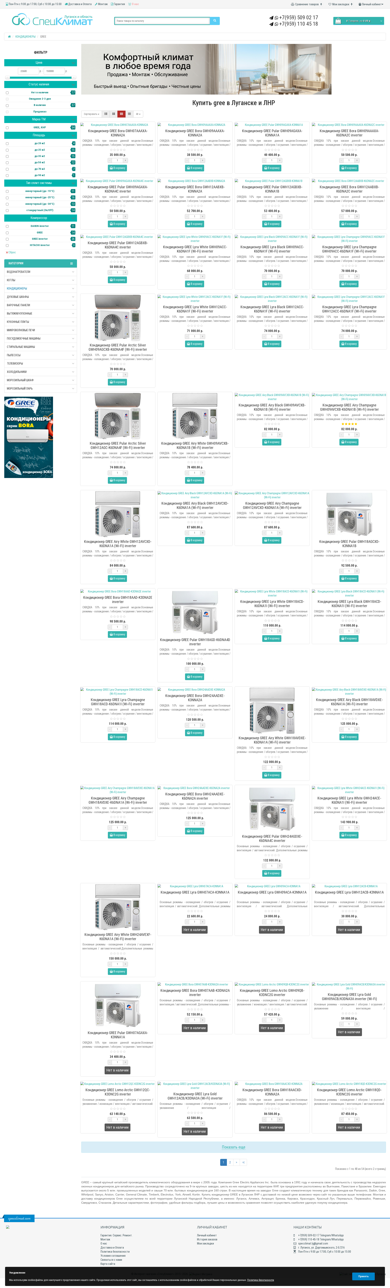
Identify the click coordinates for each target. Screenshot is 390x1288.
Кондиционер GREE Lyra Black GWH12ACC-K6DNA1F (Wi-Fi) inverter (272, 309)
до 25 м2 (40, 149)
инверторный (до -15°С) (39, 191)
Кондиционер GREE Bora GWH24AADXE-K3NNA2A (195, 698)
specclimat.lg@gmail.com (313, 1243)
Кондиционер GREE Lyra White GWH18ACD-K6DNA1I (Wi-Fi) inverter (272, 603)
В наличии (40, 105)
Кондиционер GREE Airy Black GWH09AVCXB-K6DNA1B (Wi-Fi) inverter (272, 407)
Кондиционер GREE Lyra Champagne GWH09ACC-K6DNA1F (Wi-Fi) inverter (349, 249)
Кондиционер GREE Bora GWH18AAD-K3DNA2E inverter (117, 599)
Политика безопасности (115, 1251)
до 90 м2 (40, 175)
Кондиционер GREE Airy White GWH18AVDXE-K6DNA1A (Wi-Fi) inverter (272, 740)
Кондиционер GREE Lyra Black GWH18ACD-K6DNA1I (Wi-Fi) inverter (349, 603)
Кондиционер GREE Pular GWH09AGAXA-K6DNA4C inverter (118, 189)
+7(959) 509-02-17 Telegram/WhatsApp (321, 1235)
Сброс (12, 252)
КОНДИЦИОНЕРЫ (17, 288)
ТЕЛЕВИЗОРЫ (15, 363)
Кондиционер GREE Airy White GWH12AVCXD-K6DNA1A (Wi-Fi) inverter (118, 543)
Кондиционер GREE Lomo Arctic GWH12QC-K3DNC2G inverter (118, 1092)
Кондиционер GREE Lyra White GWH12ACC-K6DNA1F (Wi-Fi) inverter (195, 309)
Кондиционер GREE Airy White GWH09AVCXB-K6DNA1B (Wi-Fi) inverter (195, 445)
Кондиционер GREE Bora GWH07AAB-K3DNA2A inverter (195, 992)
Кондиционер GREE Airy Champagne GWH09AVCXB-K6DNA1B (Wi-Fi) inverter (349, 407)
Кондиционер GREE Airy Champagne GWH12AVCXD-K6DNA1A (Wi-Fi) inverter (272, 505)
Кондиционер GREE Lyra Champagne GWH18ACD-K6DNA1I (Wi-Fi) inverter (118, 702)
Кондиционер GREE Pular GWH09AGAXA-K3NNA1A (272, 133)
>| (243, 1162)
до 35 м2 (40, 156)
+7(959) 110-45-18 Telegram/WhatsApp (321, 1239)
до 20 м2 (40, 143)
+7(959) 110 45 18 (298, 24)
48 (137, 114)
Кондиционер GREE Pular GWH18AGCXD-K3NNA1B (349, 543)
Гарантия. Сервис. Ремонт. (116, 1235)
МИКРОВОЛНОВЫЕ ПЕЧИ (21, 330)
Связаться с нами (111, 1259)
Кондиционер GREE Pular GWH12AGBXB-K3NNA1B (272, 189)
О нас (135, 4)
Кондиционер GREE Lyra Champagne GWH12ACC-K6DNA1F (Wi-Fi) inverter (349, 309)
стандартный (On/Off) (39, 210)
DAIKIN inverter (40, 226)
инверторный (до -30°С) (39, 203)
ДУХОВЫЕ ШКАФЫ (18, 296)
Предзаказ (39, 111)
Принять (363, 1276)
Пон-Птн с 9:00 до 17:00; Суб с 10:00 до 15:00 (35, 4)
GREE (40, 232)
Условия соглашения (113, 1255)
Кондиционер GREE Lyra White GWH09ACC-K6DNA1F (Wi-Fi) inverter (195, 249)
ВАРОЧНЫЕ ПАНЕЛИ (18, 305)
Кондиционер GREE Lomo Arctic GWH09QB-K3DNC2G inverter (272, 992)
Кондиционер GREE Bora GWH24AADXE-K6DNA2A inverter (195, 796)
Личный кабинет (207, 1235)
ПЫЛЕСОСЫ (14, 355)
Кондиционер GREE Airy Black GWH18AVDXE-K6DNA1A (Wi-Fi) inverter (349, 702)
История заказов (207, 1239)
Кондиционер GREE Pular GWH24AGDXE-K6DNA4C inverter (272, 838)
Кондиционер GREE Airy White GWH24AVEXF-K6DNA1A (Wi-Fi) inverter (117, 936)
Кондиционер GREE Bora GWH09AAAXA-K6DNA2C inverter (349, 133)
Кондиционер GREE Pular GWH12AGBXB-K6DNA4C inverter (118, 245)
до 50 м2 (40, 162)
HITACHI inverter (40, 245)
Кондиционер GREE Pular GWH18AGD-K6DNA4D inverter (195, 642)
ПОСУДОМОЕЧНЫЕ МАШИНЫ (23, 338)
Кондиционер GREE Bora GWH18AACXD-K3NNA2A (272, 1092)
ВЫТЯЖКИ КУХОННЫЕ (19, 313)
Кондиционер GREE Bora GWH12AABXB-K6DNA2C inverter (349, 189)
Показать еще (233, 1147)
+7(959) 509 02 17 (298, 17)
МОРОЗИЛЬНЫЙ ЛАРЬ (20, 388)
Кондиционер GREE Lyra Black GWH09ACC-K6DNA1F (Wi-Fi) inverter (272, 249)
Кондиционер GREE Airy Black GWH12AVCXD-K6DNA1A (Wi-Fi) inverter (195, 505)
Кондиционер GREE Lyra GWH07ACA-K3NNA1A (195, 892)
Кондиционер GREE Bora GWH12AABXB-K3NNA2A (195, 189)
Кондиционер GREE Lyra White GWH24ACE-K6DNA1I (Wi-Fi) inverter (349, 800)
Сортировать (91, 114)
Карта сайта (108, 1263)
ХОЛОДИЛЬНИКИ (17, 371)
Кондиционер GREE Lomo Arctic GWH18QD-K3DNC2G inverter (349, 1092)
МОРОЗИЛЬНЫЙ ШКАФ (20, 380)
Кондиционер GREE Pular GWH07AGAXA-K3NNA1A (118, 1035)
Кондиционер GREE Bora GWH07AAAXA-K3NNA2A (118, 133)
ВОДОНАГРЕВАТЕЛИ (18, 271)
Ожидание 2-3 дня (40, 98)
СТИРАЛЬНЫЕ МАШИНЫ (21, 346)
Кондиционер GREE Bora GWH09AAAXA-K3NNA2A (195, 133)
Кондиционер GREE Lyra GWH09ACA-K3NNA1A (272, 892)
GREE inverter (40, 238)
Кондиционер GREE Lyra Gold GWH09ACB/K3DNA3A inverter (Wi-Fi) (349, 996)
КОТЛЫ (11, 280)
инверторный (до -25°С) (39, 197)
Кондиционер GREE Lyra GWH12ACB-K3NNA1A (349, 892)
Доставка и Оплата (80, 4)
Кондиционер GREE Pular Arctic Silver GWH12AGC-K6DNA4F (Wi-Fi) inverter (118, 445)
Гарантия (119, 4)
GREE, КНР (40, 127)
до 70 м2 (40, 168)
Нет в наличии (39, 92)
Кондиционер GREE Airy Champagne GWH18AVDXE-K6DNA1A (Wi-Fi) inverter (118, 800)
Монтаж (103, 4)
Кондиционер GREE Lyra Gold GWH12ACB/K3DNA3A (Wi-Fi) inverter (195, 1096)
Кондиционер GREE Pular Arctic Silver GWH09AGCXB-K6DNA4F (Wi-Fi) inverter (118, 347)
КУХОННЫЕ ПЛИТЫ (18, 321)
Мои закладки (205, 1243)
